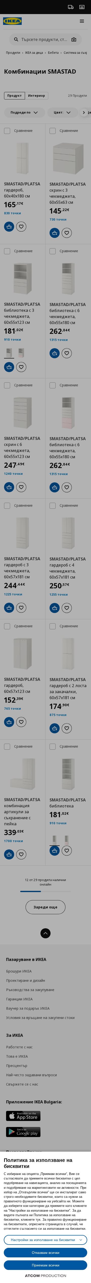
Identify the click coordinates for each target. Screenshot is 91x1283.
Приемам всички (45, 1265)
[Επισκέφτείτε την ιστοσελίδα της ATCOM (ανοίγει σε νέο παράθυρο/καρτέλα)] (45, 1275)
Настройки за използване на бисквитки (43, 1240)
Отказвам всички (45, 1253)
